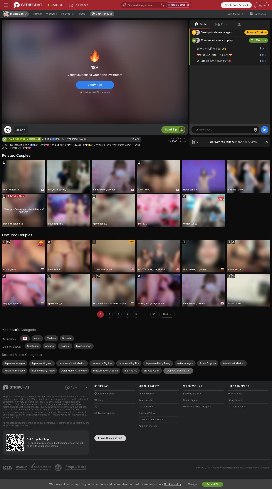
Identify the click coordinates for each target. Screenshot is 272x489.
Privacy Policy (146, 393)
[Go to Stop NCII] (76, 467)
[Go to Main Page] (28, 5)
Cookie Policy (172, 484)
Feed (82, 13)
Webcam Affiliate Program (197, 406)
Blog (100, 400)
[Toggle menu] (6, 5)
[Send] (264, 129)
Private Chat (255, 32)
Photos (68, 13)
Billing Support (236, 400)
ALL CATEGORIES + (178, 370)
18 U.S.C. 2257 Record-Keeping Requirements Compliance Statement (232, 467)
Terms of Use (146, 400)
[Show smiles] (255, 130)
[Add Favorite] (7, 129)
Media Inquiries (106, 413)
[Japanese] (25, 338)
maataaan (9, 330)
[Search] (162, 5)
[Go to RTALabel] (8, 467)
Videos (51, 13)
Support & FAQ (236, 393)
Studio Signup (190, 400)
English (74, 387)
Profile (37, 13)
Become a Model (192, 393)
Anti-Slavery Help (148, 426)
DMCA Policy (146, 406)
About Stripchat (106, 393)
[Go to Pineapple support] (58, 467)
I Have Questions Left (110, 438)
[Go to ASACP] (22, 468)
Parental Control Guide (151, 419)
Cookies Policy (147, 413)
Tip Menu (257, 40)
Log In (261, 5)
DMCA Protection (237, 406)
